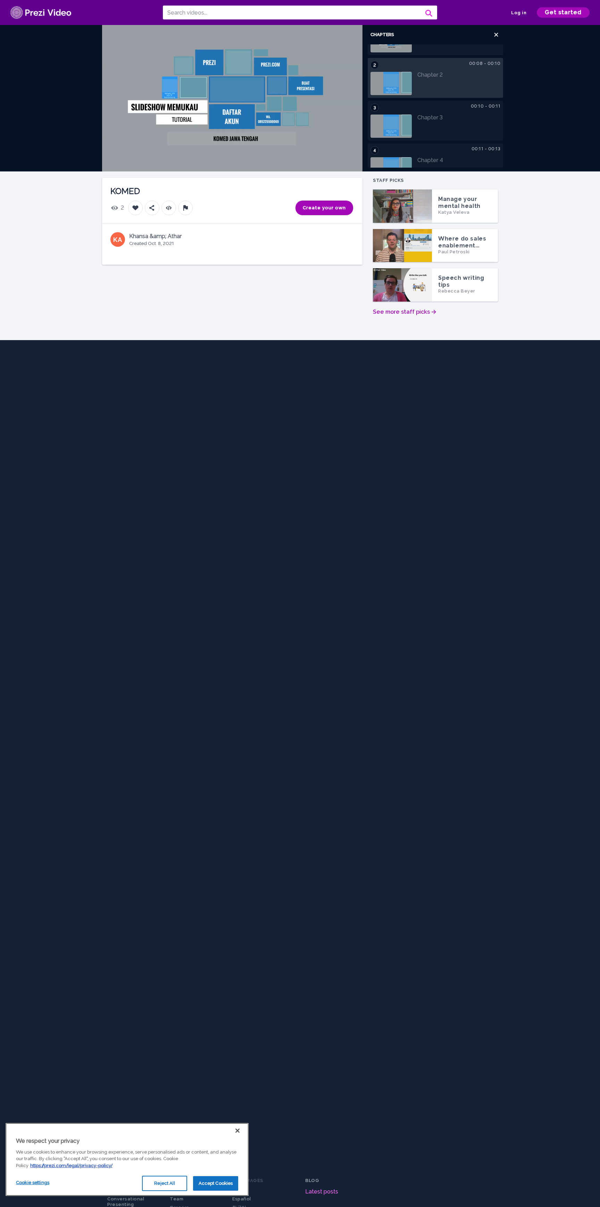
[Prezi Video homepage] (40, 12)
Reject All (164, 1183)
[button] (496, 35)
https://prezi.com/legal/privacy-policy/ (71, 1165)
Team (176, 1198)
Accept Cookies (216, 1183)
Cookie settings (32, 1182)
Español (241, 1198)
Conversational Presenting (125, 1201)
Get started (563, 12)
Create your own (324, 207)
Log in (518, 12)
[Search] (428, 12)
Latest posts (321, 1191)
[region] (127, 1159)
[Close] (237, 1130)
